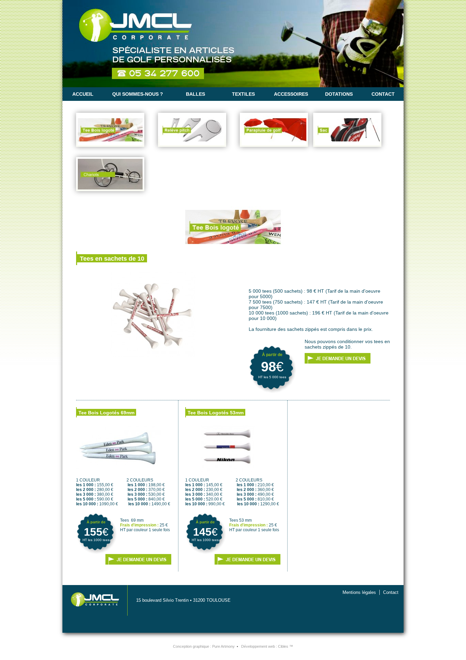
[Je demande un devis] (337, 358)
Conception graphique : (204, 646)
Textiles (243, 94)
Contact (383, 94)
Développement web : (267, 646)
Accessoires (291, 94)
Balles (195, 94)
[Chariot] (110, 176)
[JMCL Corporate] (233, 43)
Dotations (339, 94)
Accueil (82, 94)
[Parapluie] (274, 131)
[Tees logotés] (110, 131)
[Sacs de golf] (347, 131)
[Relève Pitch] (192, 131)
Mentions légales (359, 592)
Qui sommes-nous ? (137, 94)
